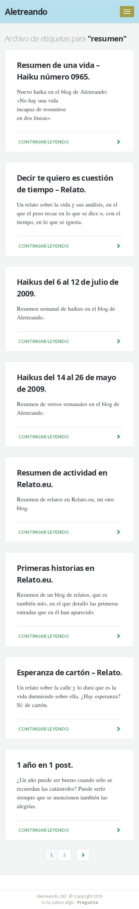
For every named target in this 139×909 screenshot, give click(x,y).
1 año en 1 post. (45, 764)
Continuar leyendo (43, 141)
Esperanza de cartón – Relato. (69, 672)
